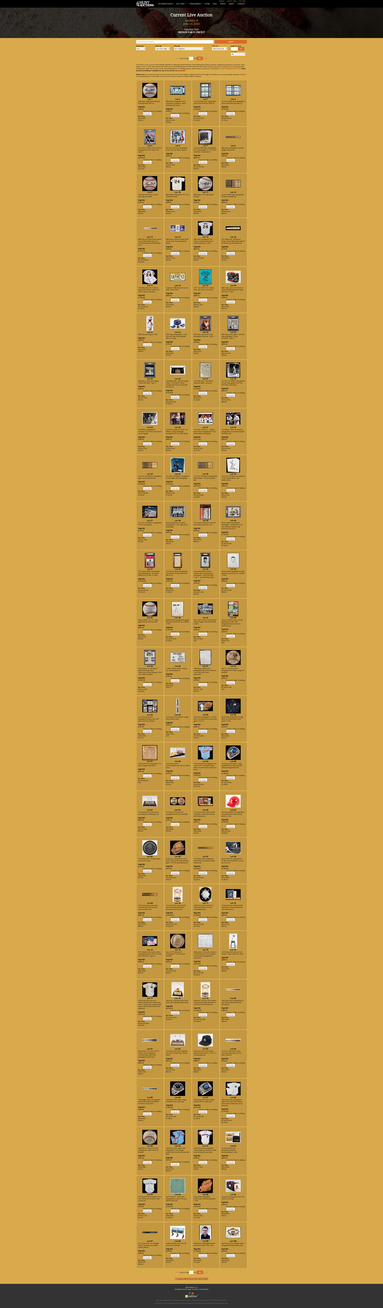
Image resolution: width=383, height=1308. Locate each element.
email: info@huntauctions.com (230, 69)
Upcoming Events (165, 4)
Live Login (242, 1)
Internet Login (231, 1)
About (231, 4)
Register (222, 1)
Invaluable (181, 71)
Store (207, 4)
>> (206, 58)
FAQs (215, 4)
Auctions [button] (180, 4)
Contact (241, 4)
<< (176, 58)
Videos (223, 4)
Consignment (195, 4)
